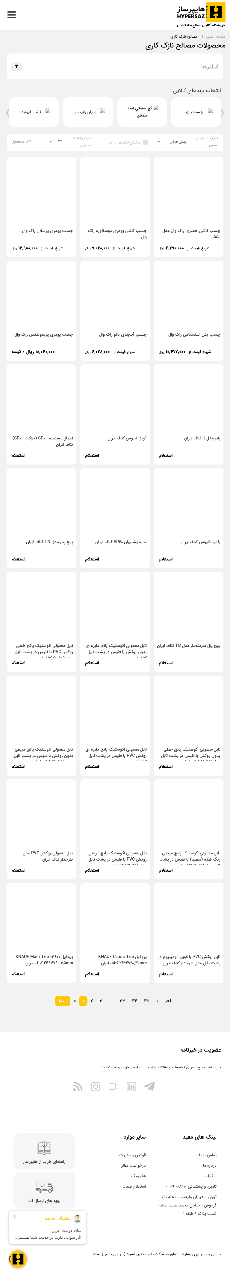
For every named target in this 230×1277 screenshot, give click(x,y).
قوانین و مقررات (132, 1155)
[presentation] (222, 115)
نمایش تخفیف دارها (124, 142)
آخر (168, 1000)
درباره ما (210, 1165)
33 (122, 1000)
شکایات (211, 1176)
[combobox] (172, 141)
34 (134, 1000)
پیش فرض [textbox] (178, 141)
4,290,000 (186, 248)
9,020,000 (112, 248)
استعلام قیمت (134, 1186)
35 (146, 1000)
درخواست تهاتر (133, 1165)
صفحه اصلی (216, 36)
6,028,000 (112, 351)
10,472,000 (187, 351)
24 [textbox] (60, 141)
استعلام (165, 455)
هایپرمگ (138, 1176)
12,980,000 (40, 248)
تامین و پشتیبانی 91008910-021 (191, 1186)
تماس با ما (208, 1155)
